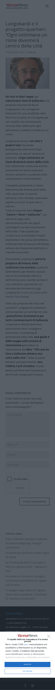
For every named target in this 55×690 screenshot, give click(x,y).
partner (26, 644)
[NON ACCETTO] (49, 637)
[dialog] (27, 655)
